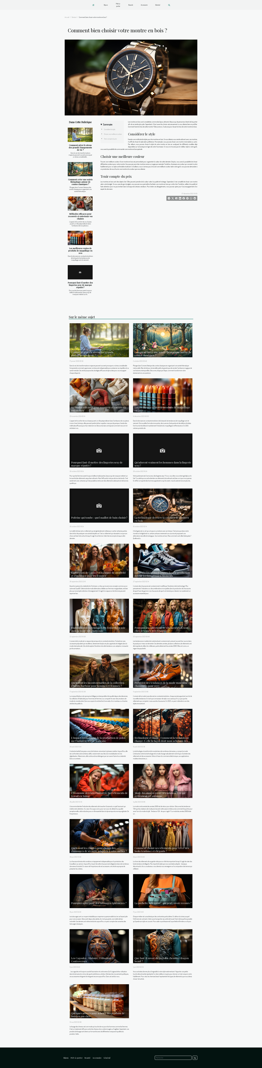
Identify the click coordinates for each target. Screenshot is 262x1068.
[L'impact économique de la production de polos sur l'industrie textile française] (99, 726)
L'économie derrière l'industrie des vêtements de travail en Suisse (99, 794)
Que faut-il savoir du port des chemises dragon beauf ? (162, 959)
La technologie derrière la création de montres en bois (162, 519)
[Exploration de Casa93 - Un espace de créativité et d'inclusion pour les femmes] (99, 560)
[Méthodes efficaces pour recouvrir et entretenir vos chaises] (80, 203)
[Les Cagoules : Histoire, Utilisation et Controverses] (99, 946)
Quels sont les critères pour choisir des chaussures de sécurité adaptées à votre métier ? (99, 849)
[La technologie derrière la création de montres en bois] (162, 505)
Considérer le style (109, 129)
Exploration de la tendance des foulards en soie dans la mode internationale (98, 629)
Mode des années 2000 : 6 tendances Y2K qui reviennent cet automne (160, 794)
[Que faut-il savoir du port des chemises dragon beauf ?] (162, 946)
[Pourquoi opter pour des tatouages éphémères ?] (99, 891)
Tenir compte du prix (110, 139)
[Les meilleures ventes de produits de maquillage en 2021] (80, 238)
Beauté (130, 5)
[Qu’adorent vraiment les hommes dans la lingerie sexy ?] (162, 450)
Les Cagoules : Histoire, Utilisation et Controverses (92, 959)
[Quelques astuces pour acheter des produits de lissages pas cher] (99, 1001)
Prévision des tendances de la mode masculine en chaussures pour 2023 (163, 684)
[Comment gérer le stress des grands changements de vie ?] (80, 135)
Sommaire (107, 124)
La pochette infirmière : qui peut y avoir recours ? (163, 903)
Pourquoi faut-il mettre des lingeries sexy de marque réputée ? (80, 285)
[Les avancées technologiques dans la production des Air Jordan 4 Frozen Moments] (162, 560)
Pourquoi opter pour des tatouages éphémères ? (98, 903)
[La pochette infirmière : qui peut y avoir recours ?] (162, 891)
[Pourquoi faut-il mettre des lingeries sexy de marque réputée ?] (80, 272)
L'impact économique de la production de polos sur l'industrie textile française (98, 739)
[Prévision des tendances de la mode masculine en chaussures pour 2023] (162, 670)
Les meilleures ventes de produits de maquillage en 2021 (80, 250)
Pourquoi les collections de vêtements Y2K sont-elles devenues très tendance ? (162, 629)
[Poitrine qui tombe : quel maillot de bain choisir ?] (99, 505)
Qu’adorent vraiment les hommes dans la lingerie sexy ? (163, 464)
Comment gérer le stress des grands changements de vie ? (80, 147)
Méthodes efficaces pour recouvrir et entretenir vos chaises (80, 216)
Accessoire (144, 5)
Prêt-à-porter (118, 5)
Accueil (67, 17)
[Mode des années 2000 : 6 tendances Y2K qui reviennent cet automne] (162, 781)
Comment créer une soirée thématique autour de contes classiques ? (80, 181)
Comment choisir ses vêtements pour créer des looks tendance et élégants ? (162, 849)
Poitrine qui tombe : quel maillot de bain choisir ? (99, 517)
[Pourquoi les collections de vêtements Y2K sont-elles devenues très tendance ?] (162, 615)
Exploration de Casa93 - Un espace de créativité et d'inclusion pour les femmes (98, 574)
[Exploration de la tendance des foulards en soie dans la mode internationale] (99, 615)
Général (157, 5)
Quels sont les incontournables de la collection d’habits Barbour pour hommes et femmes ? (97, 684)
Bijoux (106, 5)
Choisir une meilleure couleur (113, 134)
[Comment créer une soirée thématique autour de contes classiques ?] (80, 169)
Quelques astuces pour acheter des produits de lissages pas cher (97, 1014)
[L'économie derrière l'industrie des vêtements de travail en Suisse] (99, 781)
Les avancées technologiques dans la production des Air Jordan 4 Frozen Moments (162, 574)
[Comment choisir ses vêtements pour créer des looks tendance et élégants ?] (162, 836)
